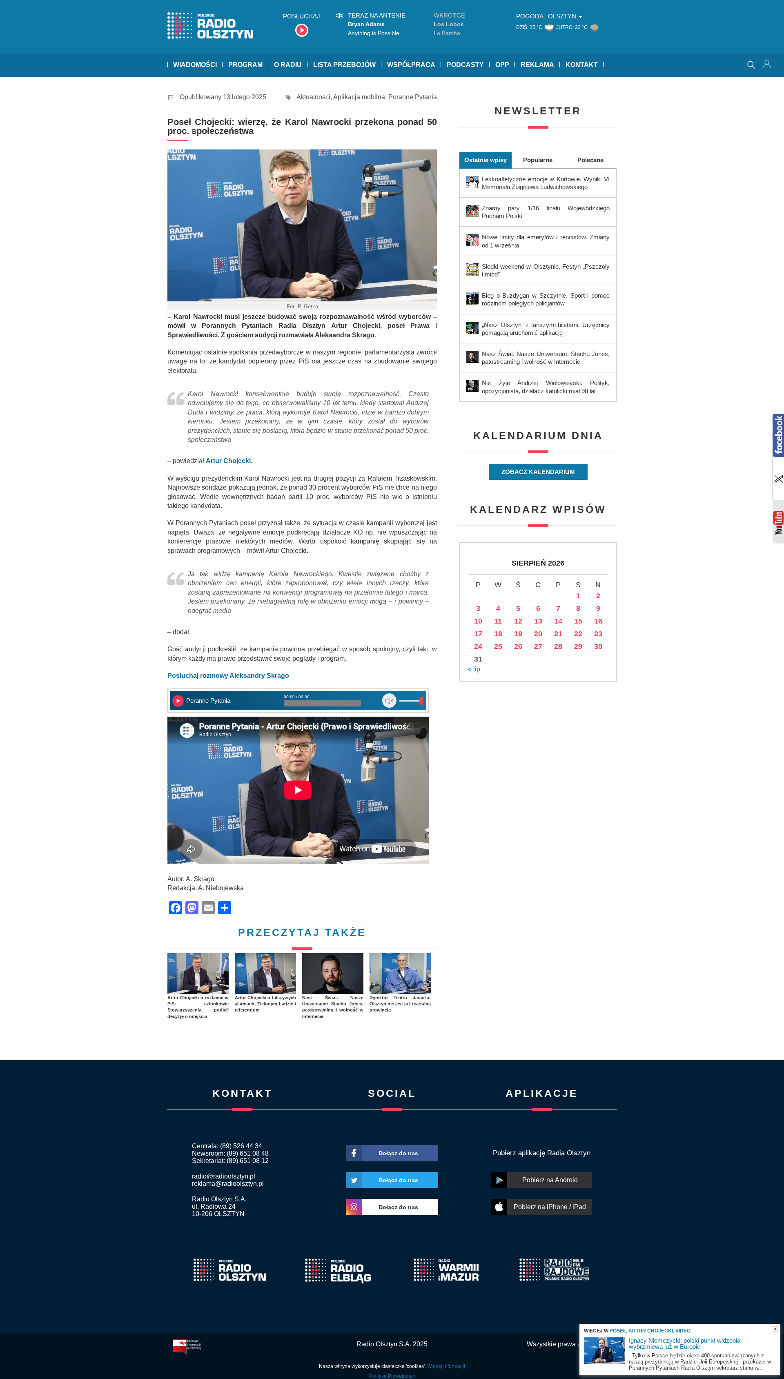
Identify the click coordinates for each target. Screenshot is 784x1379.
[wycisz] (389, 700)
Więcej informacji (446, 1366)
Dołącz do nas (398, 1153)
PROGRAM (245, 64)
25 (498, 646)
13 (538, 621)
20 (538, 634)
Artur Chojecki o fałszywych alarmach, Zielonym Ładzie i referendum (265, 1004)
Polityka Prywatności (392, 1376)
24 (478, 646)
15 (578, 621)
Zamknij (775, 1329)
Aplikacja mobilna (359, 97)
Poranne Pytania (412, 97)
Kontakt (582, 64)
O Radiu (288, 64)
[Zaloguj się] (768, 65)
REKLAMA (537, 64)
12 (518, 621)
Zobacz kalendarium (538, 471)
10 (478, 621)
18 (498, 634)
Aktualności (313, 97)
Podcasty (465, 64)
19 (518, 634)
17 (478, 634)
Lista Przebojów (344, 64)
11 (498, 621)
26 (518, 646)
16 (598, 621)
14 (558, 621)
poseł (618, 1331)
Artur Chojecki (650, 1331)
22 (578, 634)
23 (598, 634)
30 (598, 646)
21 (558, 634)
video (682, 1331)
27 (538, 646)
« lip (474, 669)
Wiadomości (195, 64)
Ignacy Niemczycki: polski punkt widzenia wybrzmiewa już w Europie (684, 1343)
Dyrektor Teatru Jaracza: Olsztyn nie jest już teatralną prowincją (400, 1004)
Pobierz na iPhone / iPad (550, 1206)
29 (578, 646)
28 (558, 646)
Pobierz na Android (550, 1179)
